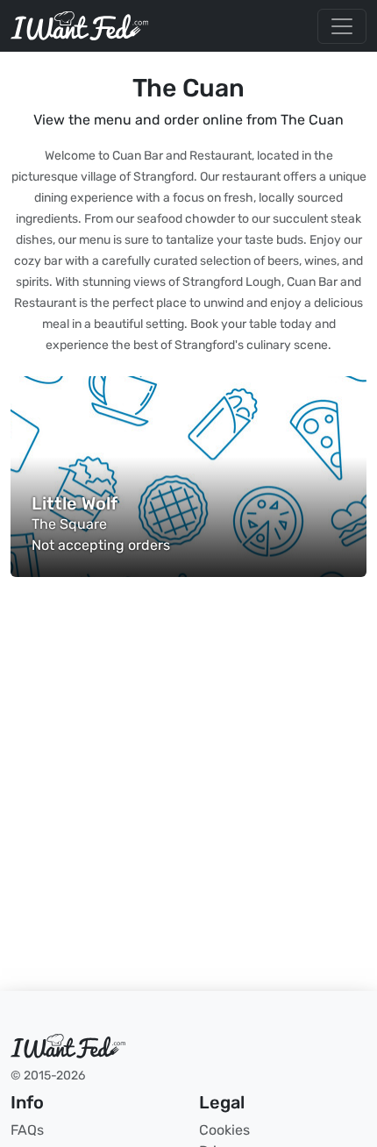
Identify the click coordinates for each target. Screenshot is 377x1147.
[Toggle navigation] (341, 26)
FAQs (27, 1130)
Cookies (224, 1130)
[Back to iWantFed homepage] (79, 26)
